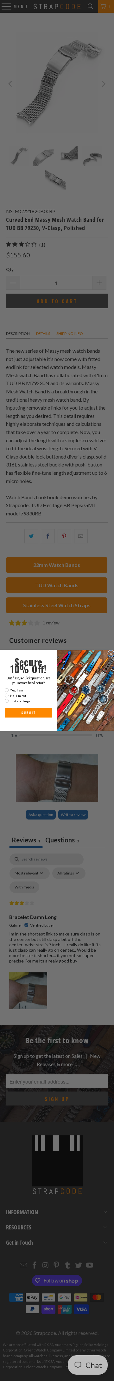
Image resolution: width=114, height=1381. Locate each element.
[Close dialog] (111, 654)
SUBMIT (28, 713)
